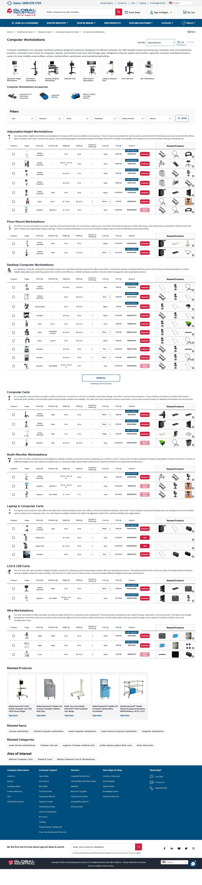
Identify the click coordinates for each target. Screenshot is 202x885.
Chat (133, 3)
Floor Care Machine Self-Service (52, 832)
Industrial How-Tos (111, 796)
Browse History (107, 3)
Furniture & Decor (25, 31)
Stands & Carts (44, 31)
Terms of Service (130, 853)
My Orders (43, 786)
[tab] (181, 42)
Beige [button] (104, 434)
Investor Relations (14, 791)
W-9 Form (43, 816)
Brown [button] (104, 201)
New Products (108, 786)
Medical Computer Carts (21, 759)
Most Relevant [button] (154, 42)
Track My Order (45, 791)
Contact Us (122, 3)
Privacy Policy (115, 853)
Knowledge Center (157, 3)
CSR (8, 796)
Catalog (142, 3)
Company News (13, 786)
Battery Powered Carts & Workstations (76, 759)
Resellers (74, 786)
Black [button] (104, 252)
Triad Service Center (79, 796)
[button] (181, 3)
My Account (44, 781)
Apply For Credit (46, 801)
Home (10, 31)
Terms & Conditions (95, 866)
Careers (10, 781)
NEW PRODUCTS (112, 23)
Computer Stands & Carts (67, 31)
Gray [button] (104, 297)
